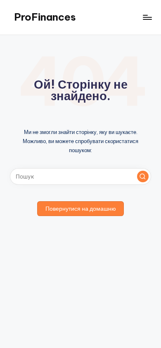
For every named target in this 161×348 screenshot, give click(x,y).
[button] (143, 176)
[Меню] (147, 17)
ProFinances (45, 17)
